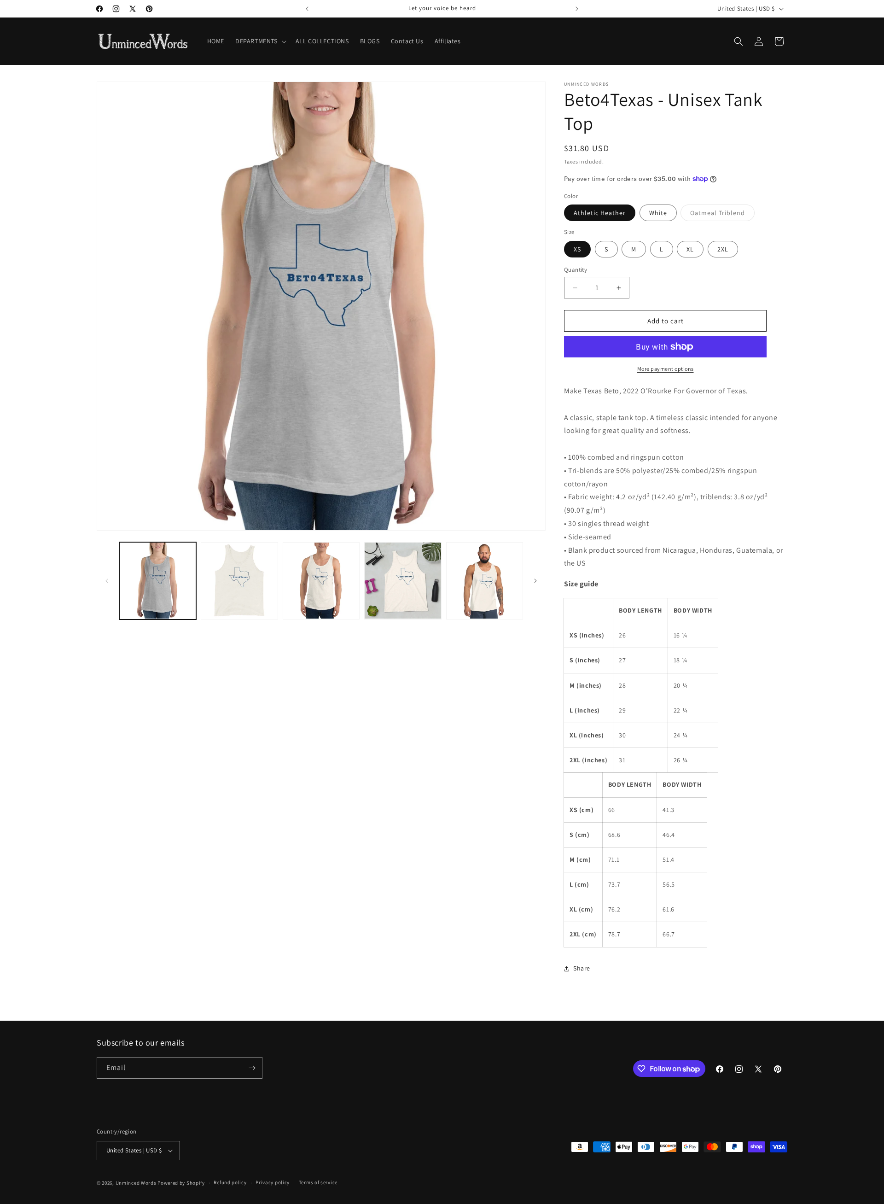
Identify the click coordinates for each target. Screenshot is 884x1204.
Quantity (575, 270)
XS (577, 249)
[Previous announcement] (307, 9)
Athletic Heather (600, 213)
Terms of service (318, 1182)
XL (690, 249)
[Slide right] (535, 581)
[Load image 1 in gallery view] (157, 580)
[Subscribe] (252, 1068)
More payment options (665, 368)
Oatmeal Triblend (722, 214)
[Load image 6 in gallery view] (484, 580)
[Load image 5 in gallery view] (402, 580)
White (658, 213)
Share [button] (581, 968)
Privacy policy (273, 1182)
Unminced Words (136, 1183)
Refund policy (230, 1182)
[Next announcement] (577, 9)
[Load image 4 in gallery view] (321, 580)
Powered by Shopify (181, 1183)
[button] (260, 41)
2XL (722, 249)
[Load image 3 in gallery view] (239, 580)
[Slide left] (107, 581)
